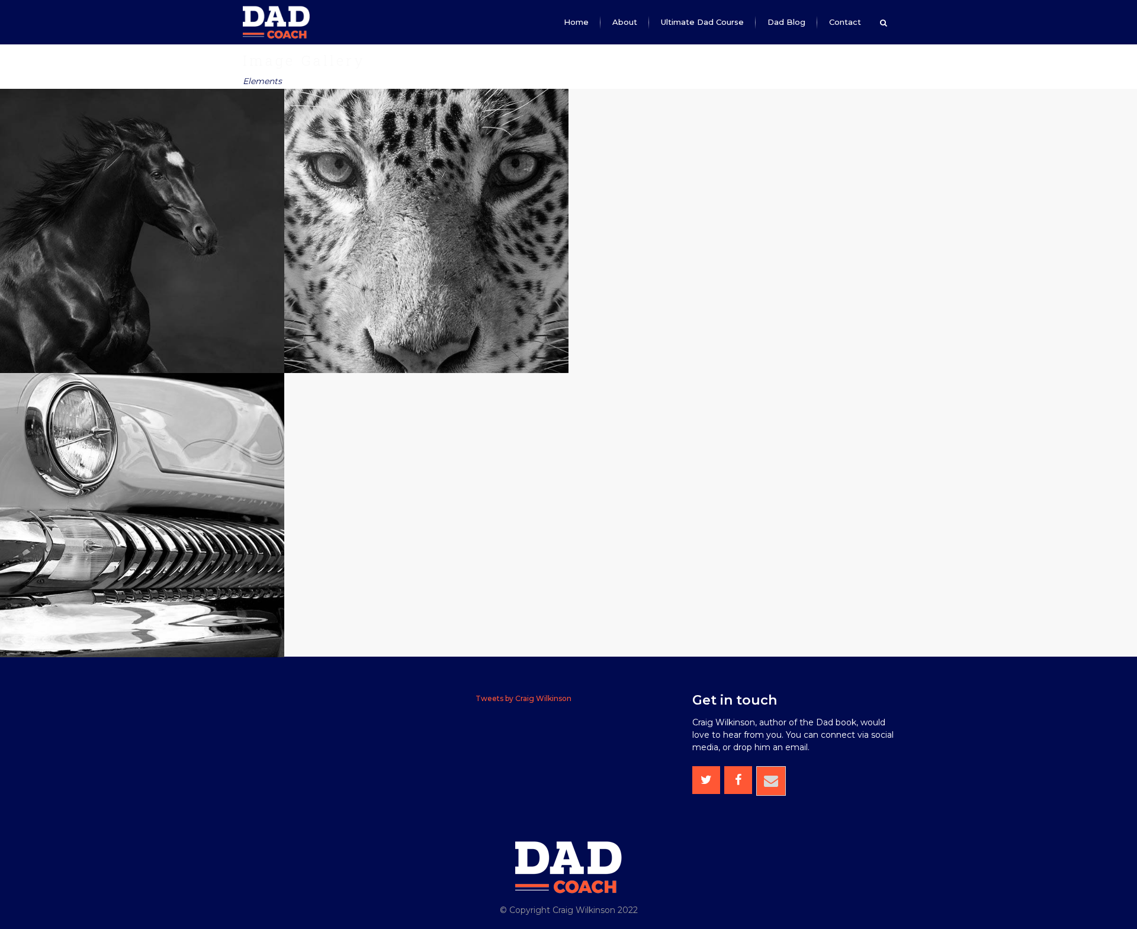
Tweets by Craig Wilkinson (523, 698)
